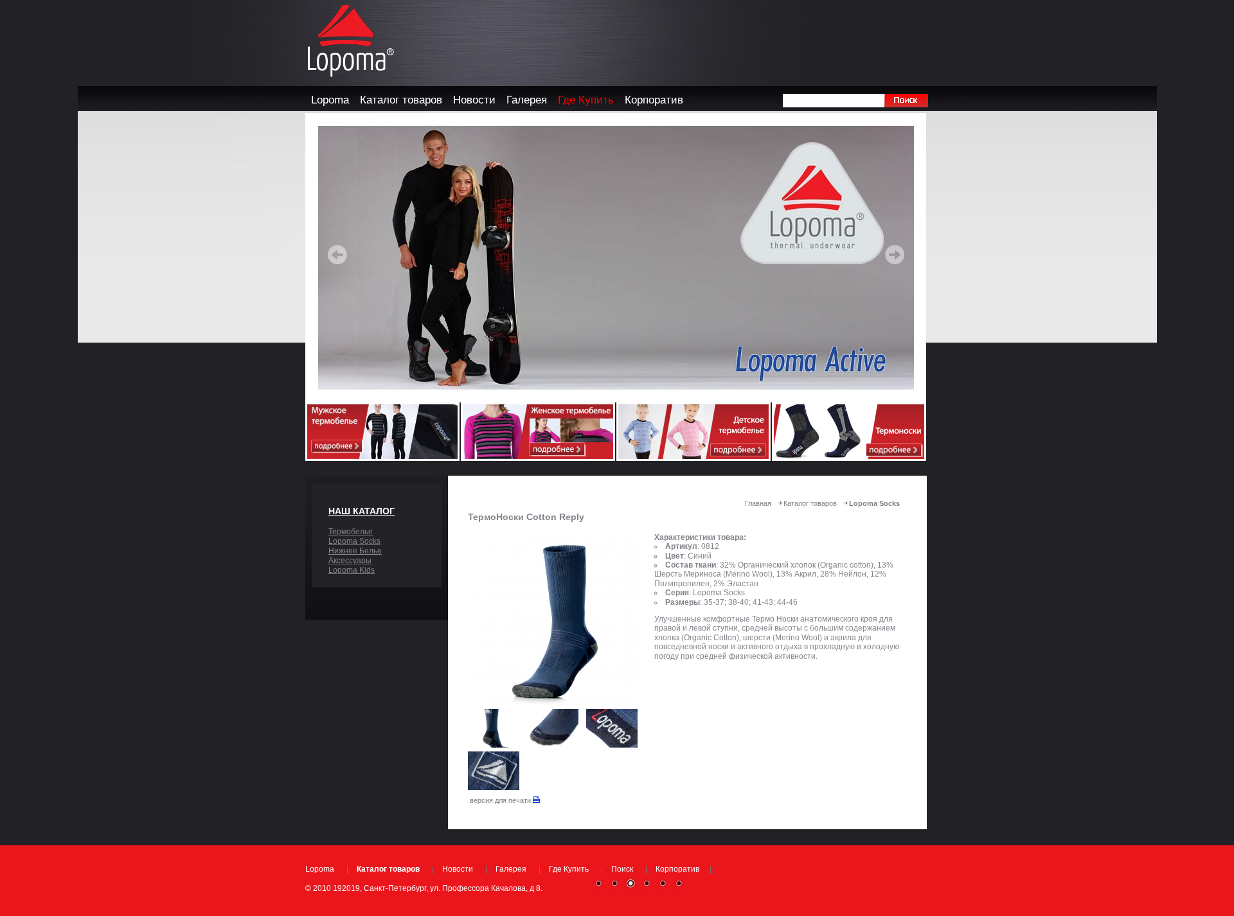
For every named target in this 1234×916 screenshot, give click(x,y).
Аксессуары (349, 560)
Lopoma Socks (354, 541)
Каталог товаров (810, 503)
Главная (758, 503)
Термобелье (350, 531)
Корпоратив (677, 869)
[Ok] (905, 100)
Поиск (622, 869)
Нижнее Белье (355, 550)
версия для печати (501, 800)
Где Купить (569, 869)
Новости (457, 869)
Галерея (511, 869)
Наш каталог (361, 511)
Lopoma (319, 869)
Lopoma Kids (351, 570)
